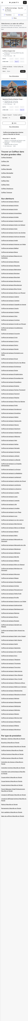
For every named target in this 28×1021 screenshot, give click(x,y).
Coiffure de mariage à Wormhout (11, 729)
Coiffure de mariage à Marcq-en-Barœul (13, 528)
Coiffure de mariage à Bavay (9, 252)
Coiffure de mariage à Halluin (9, 417)
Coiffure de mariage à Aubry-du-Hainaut (13, 225)
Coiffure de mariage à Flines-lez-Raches (13, 401)
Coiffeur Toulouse (6, 192)
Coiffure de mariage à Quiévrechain (11, 605)
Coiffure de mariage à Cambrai (10, 300)
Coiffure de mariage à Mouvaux (10, 574)
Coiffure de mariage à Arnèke (10, 217)
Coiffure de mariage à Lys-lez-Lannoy (12, 520)
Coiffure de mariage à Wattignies (11, 706)
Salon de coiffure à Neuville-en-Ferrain (12, 816)
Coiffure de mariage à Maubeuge (11, 549)
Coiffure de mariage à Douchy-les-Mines (13, 362)
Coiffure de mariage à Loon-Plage (11, 512)
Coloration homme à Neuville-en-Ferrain (13, 768)
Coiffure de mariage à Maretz (9, 531)
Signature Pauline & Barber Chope (12, 99)
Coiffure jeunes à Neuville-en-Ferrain (12, 758)
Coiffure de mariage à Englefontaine (12, 374)
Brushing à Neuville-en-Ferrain (10, 742)
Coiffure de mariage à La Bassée (10, 460)
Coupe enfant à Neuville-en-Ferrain (11, 777)
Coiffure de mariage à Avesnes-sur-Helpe (13, 244)
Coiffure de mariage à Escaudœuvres (12, 378)
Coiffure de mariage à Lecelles (10, 493)
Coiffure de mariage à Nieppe (10, 578)
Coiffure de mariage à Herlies (9, 444)
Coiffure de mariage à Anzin (9, 209)
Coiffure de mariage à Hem (9, 440)
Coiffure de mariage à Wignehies (11, 722)
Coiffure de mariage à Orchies (10, 586)
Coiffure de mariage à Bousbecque (11, 285)
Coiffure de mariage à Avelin (9, 240)
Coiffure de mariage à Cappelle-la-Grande (13, 304)
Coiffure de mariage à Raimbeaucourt (12, 609)
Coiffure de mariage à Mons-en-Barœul (12, 564)
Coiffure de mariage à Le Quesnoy (11, 489)
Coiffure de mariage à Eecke (9, 370)
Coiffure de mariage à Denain (10, 349)
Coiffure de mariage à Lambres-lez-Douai (13, 481)
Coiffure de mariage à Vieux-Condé (11, 679)
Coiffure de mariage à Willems (10, 725)
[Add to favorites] (24, 34)
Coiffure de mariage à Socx (9, 655)
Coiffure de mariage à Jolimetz (10, 456)
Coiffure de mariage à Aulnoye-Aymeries (13, 236)
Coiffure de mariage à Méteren (10, 560)
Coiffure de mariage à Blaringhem (11, 269)
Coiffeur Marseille (6, 169)
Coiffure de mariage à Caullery (10, 312)
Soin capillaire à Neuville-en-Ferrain (11, 812)
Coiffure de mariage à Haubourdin (11, 421)
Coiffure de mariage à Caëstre (10, 297)
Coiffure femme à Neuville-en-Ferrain (12, 750)
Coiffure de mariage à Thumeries (11, 663)
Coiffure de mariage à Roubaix (10, 621)
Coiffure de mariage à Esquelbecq (11, 382)
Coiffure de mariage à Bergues (10, 262)
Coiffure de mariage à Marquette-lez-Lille (13, 545)
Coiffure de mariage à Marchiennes (11, 524)
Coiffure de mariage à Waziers (10, 714)
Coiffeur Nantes (6, 177)
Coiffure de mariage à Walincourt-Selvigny (13, 687)
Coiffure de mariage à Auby (9, 229)
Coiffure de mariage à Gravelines (11, 413)
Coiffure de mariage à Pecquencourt (12, 590)
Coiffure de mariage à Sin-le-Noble (11, 652)
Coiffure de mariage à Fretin (9, 405)
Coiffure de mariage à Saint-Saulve (11, 640)
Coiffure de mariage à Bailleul (10, 248)
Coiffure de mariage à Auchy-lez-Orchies (13, 232)
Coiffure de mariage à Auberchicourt (12, 221)
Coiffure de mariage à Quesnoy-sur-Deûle (13, 601)
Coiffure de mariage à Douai (9, 359)
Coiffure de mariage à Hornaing (10, 452)
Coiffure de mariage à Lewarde (10, 500)
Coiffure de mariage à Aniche (9, 205)
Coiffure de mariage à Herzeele (10, 448)
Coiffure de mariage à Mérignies (10, 553)
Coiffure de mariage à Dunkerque (11, 366)
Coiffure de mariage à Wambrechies (11, 690)
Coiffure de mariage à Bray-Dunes (11, 289)
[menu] (2, 2)
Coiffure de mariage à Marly (9, 535)
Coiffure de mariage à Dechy (9, 345)
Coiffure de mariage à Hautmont (10, 429)
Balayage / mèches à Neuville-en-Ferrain (13, 738)
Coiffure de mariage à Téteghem (10, 659)
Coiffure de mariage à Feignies (10, 397)
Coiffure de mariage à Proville (10, 597)
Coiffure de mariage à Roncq (9, 617)
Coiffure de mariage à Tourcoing (10, 667)
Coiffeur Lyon (5, 165)
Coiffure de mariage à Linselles (10, 508)
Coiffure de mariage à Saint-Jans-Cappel (13, 636)
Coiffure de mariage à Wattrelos (10, 710)
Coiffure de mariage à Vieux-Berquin (12, 675)
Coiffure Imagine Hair (8, 51)
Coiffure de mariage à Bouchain (10, 277)
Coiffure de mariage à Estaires (10, 386)
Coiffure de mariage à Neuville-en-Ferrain (13, 746)
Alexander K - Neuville (9, 138)
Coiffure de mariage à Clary (9, 316)
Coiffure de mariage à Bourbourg (11, 281)
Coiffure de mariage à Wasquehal (11, 702)
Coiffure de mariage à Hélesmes (10, 436)
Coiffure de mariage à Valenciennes (11, 671)
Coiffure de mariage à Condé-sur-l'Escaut (13, 324)
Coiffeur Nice (5, 181)
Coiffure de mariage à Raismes (10, 613)
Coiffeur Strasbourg (7, 188)
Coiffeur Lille (5, 161)
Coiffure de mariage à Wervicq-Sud (11, 718)
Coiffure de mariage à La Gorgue (10, 469)
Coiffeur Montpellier (7, 173)
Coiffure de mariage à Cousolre (10, 333)
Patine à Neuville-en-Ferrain (9, 804)
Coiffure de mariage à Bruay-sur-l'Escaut (13, 293)
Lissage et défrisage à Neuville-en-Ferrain (13, 795)
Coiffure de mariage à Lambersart (11, 477)
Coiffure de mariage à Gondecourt (11, 409)
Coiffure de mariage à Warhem (10, 698)
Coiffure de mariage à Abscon (10, 201)
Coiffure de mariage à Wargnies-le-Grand (13, 694)
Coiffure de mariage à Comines (10, 320)
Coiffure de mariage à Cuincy (10, 341)
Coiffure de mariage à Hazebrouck (11, 432)
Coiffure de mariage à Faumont (10, 394)
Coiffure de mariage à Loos (9, 516)
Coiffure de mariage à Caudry (10, 308)
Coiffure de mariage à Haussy (10, 425)
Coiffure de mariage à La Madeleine (11, 473)
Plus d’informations (14, 76)
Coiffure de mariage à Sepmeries (11, 648)
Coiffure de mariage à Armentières (11, 213)
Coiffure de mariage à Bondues (10, 273)
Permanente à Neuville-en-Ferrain (11, 808)
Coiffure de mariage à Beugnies (10, 265)
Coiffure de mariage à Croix (9, 337)
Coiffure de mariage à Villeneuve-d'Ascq (13, 683)
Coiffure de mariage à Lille (9, 504)
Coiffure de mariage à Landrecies (11, 485)
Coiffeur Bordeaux (6, 157)
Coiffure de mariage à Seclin (9, 644)
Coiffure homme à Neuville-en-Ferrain (12, 754)
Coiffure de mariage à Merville (10, 557)
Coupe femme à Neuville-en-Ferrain (11, 781)
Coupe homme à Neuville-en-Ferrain (12, 785)
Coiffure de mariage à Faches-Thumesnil (13, 390)
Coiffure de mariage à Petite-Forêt (11, 593)
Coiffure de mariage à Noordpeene (11, 582)
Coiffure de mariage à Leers (9, 496)
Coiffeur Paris (5, 184)
